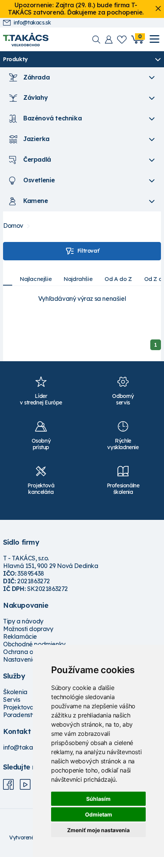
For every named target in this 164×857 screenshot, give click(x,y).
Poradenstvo (21, 715)
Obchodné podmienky (34, 644)
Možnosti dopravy (28, 629)
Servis (11, 699)
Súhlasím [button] (98, 798)
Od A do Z (118, 278)
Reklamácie (20, 636)
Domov (13, 225)
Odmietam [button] (98, 814)
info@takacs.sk (32, 22)
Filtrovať (88, 250)
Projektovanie (22, 707)
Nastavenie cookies (31, 659)
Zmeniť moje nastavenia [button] (98, 830)
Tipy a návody (23, 621)
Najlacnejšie (35, 278)
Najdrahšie (78, 278)
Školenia (15, 692)
